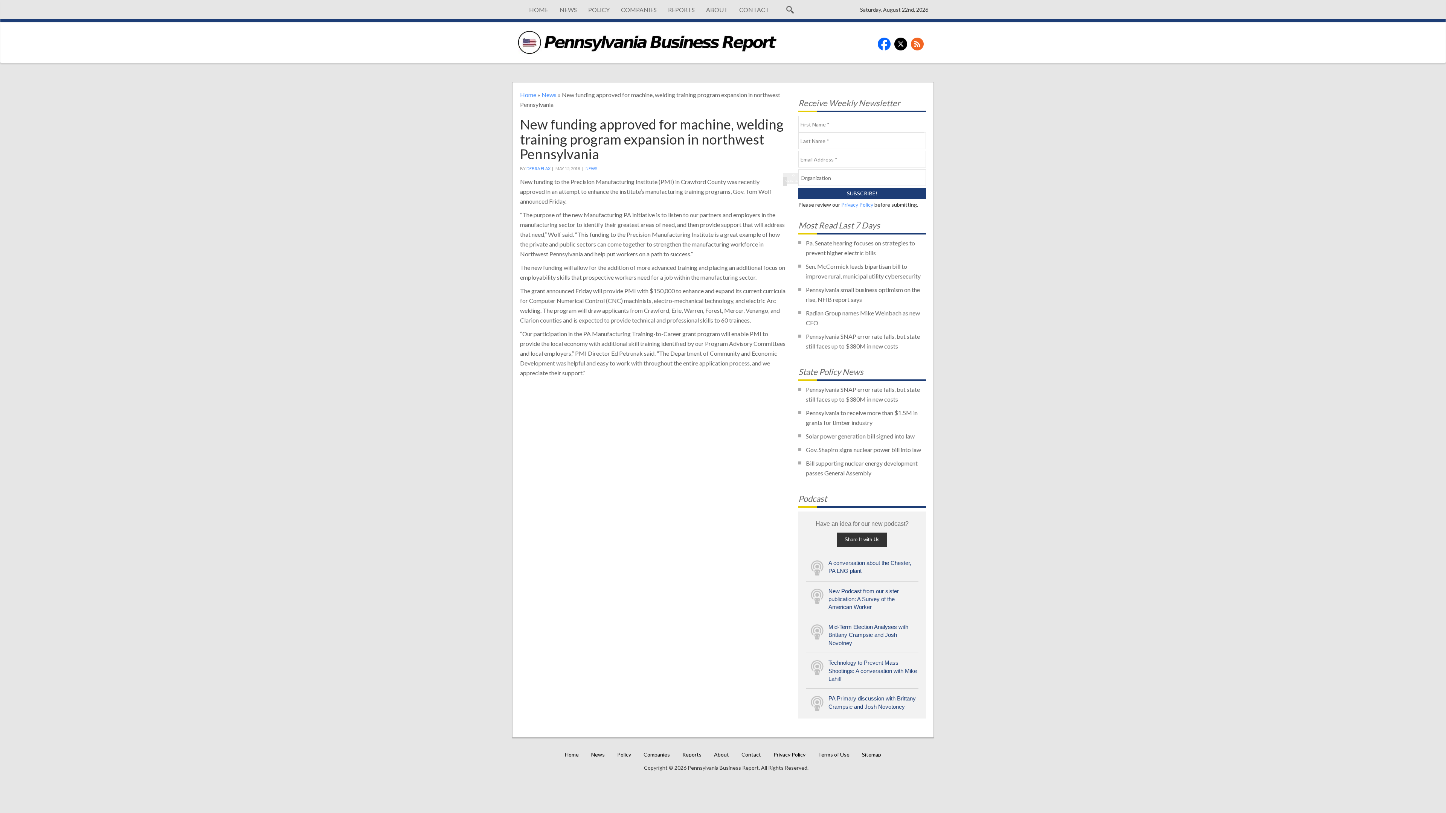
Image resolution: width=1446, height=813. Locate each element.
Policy (599, 9)
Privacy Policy (857, 204)
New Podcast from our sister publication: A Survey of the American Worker (863, 599)
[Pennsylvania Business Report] (647, 42)
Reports (681, 9)
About (717, 9)
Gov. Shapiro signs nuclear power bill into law (863, 449)
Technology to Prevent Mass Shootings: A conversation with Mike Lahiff (872, 670)
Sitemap (871, 754)
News (568, 9)
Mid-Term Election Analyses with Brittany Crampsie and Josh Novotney (868, 635)
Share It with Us (862, 539)
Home (538, 9)
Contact (754, 9)
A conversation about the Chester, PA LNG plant (869, 567)
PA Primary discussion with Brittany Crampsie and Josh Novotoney (872, 702)
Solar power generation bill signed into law (860, 436)
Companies (639, 9)
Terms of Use (834, 754)
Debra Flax (538, 168)
